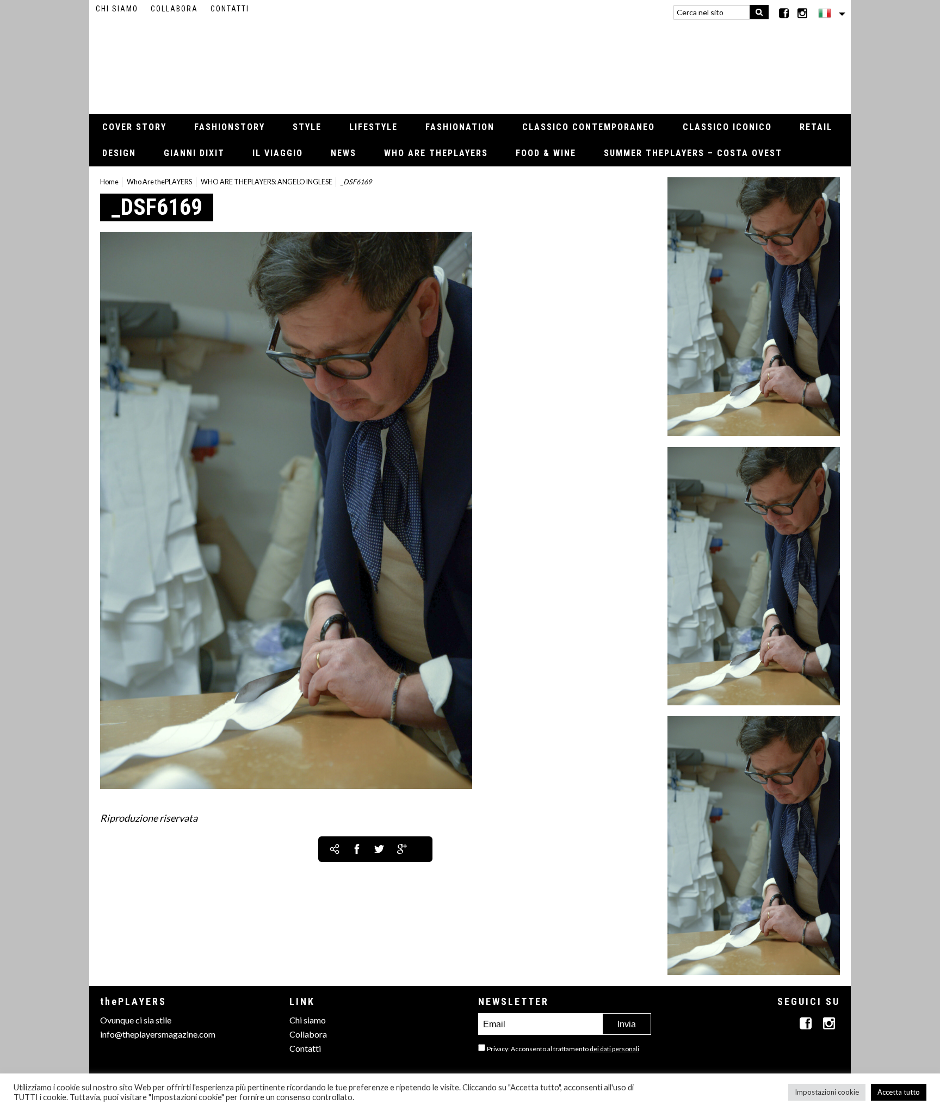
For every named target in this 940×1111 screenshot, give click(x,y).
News (343, 153)
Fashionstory (229, 127)
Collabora (174, 8)
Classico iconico (727, 127)
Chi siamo (117, 8)
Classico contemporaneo (588, 127)
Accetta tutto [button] (898, 1092)
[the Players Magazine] (470, 62)
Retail (816, 127)
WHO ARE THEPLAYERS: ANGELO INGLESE (266, 182)
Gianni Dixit (194, 153)
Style (307, 127)
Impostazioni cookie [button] (827, 1092)
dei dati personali (614, 1049)
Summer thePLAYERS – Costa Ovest (693, 153)
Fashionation (459, 127)
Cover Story (134, 127)
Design (119, 153)
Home (109, 182)
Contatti (230, 8)
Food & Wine (546, 153)
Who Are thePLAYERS (436, 153)
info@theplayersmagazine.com (157, 1034)
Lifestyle (373, 127)
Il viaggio (277, 153)
